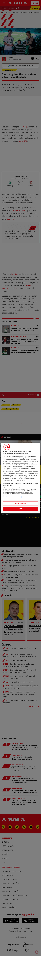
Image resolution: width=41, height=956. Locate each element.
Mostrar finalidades (20, 503)
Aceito (20, 508)
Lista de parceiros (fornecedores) (12, 497)
